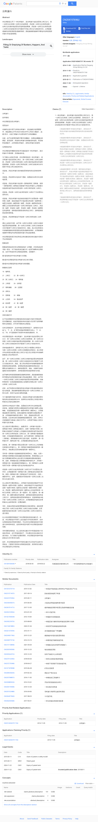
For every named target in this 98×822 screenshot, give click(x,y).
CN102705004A (9, 617)
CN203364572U (9, 654)
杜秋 (70, 40)
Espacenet (76, 99)
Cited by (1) (70, 94)
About (22, 819)
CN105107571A (9, 589)
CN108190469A (9, 564)
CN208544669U (9, 673)
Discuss (65, 102)
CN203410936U (9, 612)
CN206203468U (9, 701)
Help (76, 819)
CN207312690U (9, 659)
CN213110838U (9, 645)
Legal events (79, 94)
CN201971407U (9, 593)
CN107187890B (9, 668)
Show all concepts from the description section (20, 805)
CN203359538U (9, 649)
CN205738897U (9, 677)
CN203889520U (9, 682)
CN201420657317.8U (11, 723)
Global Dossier (86, 99)
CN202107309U (9, 631)
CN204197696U (9, 598)
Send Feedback (32, 819)
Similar (68, 31)
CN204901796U (9, 635)
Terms (57, 819)
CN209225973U (9, 621)
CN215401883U (9, 626)
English (77, 37)
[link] (8, 792)
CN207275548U (9, 663)
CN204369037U (9, 603)
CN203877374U (9, 640)
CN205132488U (9, 691)
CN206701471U (9, 607)
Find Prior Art (85, 28)
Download (80, 783)
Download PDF (71, 28)
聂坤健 (75, 40)
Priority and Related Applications (82, 96)
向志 (80, 40)
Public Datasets (46, 819)
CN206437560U (9, 696)
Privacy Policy (67, 819)
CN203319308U (9, 687)
